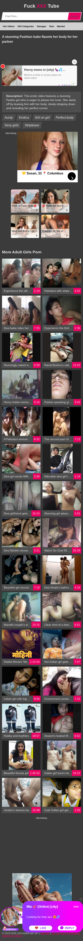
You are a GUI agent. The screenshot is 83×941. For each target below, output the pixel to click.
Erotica (24, 117)
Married (61, 26)
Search (74, 16)
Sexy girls (11, 125)
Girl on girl (42, 117)
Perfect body (65, 117)
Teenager (41, 26)
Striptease (32, 125)
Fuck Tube (41, 6)
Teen (51, 26)
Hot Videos (9, 26)
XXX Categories (25, 26)
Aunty (8, 117)
